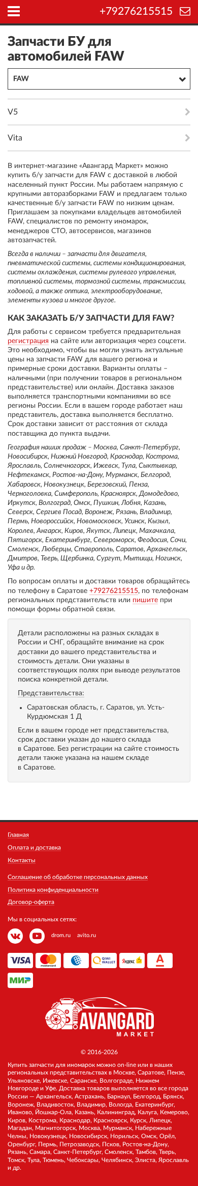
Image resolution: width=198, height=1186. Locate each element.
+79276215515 (136, 11)
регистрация (28, 341)
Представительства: (51, 693)
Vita (15, 138)
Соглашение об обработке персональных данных (78, 877)
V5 (13, 112)
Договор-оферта (31, 902)
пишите (145, 600)
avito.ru (86, 935)
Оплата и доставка (34, 847)
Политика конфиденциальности (53, 890)
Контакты (22, 860)
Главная (18, 835)
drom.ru (61, 935)
